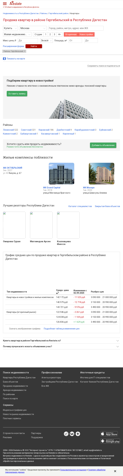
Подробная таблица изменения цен (62, 328)
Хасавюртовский (50, 134)
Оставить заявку (17, 93)
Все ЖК (45, 386)
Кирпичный (69, 134)
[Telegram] (66, 434)
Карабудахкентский (85, 130)
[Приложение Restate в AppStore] (110, 434)
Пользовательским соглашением (83, 458)
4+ (59, 34)
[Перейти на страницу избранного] (117, 4)
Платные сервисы (12, 418)
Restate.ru (17, 450)
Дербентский (64, 130)
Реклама (7, 437)
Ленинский (10, 130)
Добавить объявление (103, 145)
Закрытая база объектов (107, 206)
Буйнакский (106, 130)
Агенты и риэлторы (51, 377)
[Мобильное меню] (5, 3)
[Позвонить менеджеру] (111, 4)
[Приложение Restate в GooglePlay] (110, 441)
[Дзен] (78, 434)
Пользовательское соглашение (73, 470)
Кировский (46, 130)
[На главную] (16, 3)
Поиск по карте (10, 398)
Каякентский (10, 134)
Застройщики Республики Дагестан (60, 382)
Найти (34, 46)
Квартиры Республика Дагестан (19, 377)
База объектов (10, 382)
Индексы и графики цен (15, 410)
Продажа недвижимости (15, 386)
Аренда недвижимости (14, 390)
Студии (38, 34)
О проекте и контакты (14, 433)
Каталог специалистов (80, 206)
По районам (9, 394)
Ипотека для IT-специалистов (95, 377)
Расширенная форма (13, 46)
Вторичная (71, 34)
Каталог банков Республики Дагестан (99, 382)
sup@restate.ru (95, 450)
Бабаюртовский (29, 134)
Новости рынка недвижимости (18, 414)
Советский (28, 130)
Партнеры (36, 433)
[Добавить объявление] (105, 4)
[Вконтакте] (72, 434)
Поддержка (37, 437)
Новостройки (86, 34)
